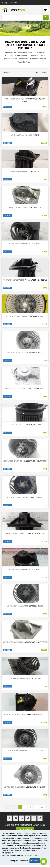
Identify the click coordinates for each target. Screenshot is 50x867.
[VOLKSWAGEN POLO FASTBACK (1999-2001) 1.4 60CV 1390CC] (25, 376)
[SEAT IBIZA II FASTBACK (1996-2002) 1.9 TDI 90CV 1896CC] (25, 485)
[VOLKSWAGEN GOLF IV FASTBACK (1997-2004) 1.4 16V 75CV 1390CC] (25, 630)
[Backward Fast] (8, 807)
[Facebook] (9, 818)
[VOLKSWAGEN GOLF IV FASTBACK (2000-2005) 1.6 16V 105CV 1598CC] (25, 448)
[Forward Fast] (42, 807)
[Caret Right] (35, 807)
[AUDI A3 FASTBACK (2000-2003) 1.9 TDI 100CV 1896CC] (25, 231)
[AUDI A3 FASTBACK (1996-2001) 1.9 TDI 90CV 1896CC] (25, 412)
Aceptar (34, 861)
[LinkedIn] (22, 818)
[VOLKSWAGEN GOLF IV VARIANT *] (25, 86)
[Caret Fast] (14, 807)
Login (6, 3)
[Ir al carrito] (45, 9)
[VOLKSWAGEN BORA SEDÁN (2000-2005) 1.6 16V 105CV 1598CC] (25, 774)
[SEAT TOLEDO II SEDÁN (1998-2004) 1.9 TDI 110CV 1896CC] (25, 304)
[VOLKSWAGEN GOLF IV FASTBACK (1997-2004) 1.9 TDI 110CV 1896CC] (25, 702)
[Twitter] (28, 818)
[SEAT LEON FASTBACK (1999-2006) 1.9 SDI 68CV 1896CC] (25, 738)
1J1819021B (7, 107)
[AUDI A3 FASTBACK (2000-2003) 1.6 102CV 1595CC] (25, 557)
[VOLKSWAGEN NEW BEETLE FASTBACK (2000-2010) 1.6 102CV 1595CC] (25, 267)
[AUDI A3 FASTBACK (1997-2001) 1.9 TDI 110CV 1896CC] (25, 159)
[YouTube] (15, 818)
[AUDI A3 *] (25, 122)
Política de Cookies (31, 855)
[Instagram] (34, 818)
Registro (14, 3)
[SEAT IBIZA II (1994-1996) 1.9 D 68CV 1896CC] (25, 340)
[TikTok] (40, 818)
